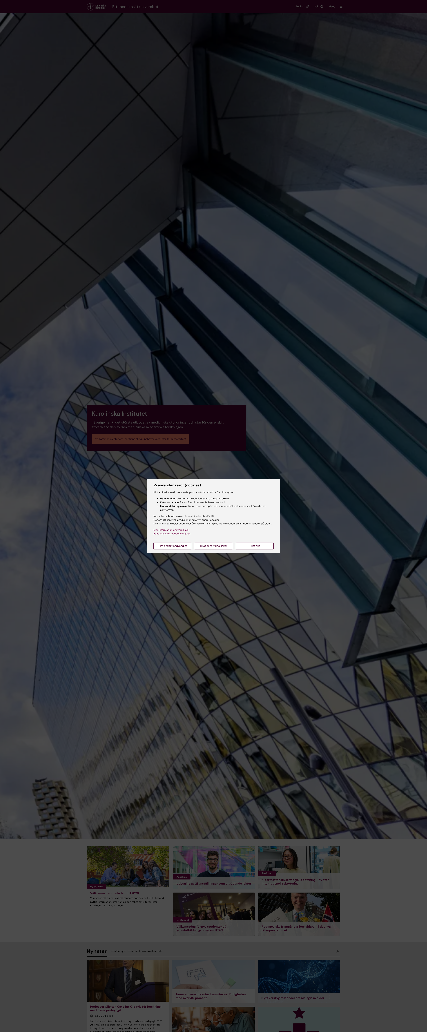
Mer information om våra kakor (171, 530)
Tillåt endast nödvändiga (172, 546)
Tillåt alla (254, 546)
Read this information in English (171, 533)
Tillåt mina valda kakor (213, 546)
